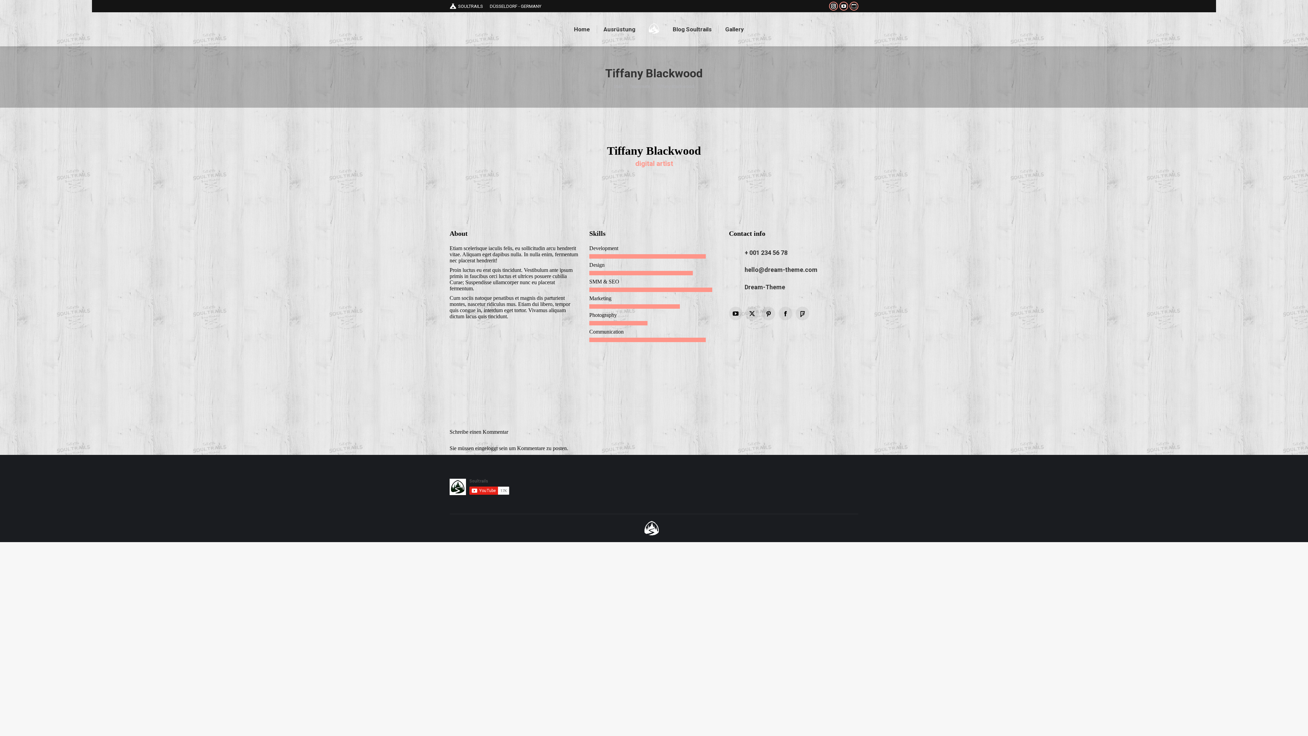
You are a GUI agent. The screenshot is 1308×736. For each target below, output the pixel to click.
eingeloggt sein (491, 448)
